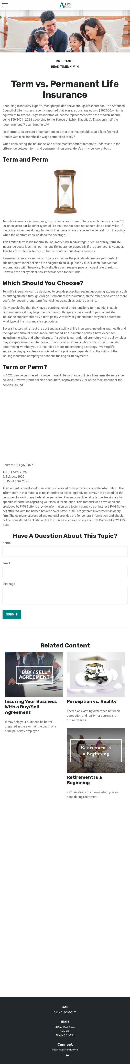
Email (6, 563)
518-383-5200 (68, 1012)
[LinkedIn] (67, 1055)
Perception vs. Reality (92, 701)
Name (7, 543)
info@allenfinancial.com (65, 1049)
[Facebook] (62, 1055)
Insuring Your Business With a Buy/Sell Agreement (31, 707)
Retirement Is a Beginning (84, 780)
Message (9, 584)
